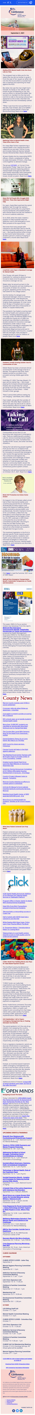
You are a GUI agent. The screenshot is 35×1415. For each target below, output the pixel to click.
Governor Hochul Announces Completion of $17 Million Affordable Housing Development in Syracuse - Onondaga (17, 771)
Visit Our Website (11, 1400)
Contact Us (9, 1402)
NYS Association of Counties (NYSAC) (19, 1396)
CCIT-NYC (14, 165)
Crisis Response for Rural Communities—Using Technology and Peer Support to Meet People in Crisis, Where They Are (17, 1208)
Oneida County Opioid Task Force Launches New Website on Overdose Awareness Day (16, 764)
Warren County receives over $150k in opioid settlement (16, 704)
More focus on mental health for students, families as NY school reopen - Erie (17, 801)
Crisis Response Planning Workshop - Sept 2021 (16, 1244)
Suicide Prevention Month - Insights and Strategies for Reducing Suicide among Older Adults (16, 1179)
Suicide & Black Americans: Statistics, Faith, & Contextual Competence (17, 1164)
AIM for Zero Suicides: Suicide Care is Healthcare (16, 1230)
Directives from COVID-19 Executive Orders (18, 1364)
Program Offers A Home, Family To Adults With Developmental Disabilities (17, 902)
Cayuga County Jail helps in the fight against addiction (15, 750)
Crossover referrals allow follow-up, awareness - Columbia (15, 709)
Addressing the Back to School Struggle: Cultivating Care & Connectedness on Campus (14, 1154)
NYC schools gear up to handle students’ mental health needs (17, 720)
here (25, 111)
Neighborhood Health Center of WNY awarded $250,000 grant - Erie (16, 795)
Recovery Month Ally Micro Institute (16, 1238)
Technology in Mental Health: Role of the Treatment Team (16, 1171)
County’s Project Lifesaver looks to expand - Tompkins (15, 777)
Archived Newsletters (12, 1404)
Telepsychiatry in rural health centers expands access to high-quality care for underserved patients (16, 935)
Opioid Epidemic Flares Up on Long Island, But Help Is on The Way (15, 739)
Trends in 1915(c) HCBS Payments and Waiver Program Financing (16, 1146)
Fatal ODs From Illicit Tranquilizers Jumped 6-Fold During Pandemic (15, 907)
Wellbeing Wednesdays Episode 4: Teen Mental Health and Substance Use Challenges (17, 1220)
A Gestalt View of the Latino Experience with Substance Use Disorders (17, 1189)
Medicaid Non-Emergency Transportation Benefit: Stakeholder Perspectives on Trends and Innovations (17, 629)
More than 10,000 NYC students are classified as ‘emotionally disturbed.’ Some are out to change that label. (15, 726)
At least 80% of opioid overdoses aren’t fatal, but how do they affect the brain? (17, 1083)
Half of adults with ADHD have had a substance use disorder (15, 918)
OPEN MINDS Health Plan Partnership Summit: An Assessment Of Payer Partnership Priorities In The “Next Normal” (17, 1101)
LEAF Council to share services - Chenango (14, 745)
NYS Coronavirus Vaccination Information (17, 1367)
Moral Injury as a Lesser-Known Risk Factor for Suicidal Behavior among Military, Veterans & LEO (16, 1197)
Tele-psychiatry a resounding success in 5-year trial (17, 912)
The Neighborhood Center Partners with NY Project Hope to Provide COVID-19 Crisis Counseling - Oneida (17, 756)
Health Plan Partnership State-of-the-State (16, 1117)
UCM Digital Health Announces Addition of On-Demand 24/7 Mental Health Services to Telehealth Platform (17, 895)
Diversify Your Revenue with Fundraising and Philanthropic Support (17, 1137)
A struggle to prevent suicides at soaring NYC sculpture (17, 715)
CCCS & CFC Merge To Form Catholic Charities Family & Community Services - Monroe (17, 789)
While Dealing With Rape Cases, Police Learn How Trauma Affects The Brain (16, 923)
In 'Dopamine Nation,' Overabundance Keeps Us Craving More (16, 928)
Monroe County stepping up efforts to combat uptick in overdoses (16, 782)
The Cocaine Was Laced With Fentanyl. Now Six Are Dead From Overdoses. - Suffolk (16, 733)
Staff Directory (10, 1401)
